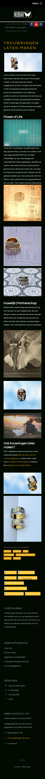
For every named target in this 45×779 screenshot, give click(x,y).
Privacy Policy (10, 653)
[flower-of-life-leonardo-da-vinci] (22, 203)
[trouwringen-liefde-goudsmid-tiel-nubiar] (22, 425)
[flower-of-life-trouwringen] (22, 133)
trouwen (17, 558)
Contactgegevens (12, 666)
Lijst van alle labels (17, 686)
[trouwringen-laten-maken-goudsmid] (22, 354)
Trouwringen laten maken (25, 555)
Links (11, 699)
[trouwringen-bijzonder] (22, 282)
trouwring (17, 551)
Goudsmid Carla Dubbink (19, 462)
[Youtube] (36, 24)
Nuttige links (14, 695)
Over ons (8, 648)
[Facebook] (31, 24)
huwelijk (7, 558)
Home (22, 760)
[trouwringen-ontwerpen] (22, 246)
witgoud (7, 551)
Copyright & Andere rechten (16, 662)
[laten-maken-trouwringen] (22, 483)
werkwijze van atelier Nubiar (18, 465)
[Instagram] (41, 24)
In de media (14, 690)
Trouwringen (9, 555)
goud (25, 551)
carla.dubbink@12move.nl (18, 738)
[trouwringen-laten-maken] (22, 519)
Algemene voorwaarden (15, 657)
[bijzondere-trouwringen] (22, 395)
